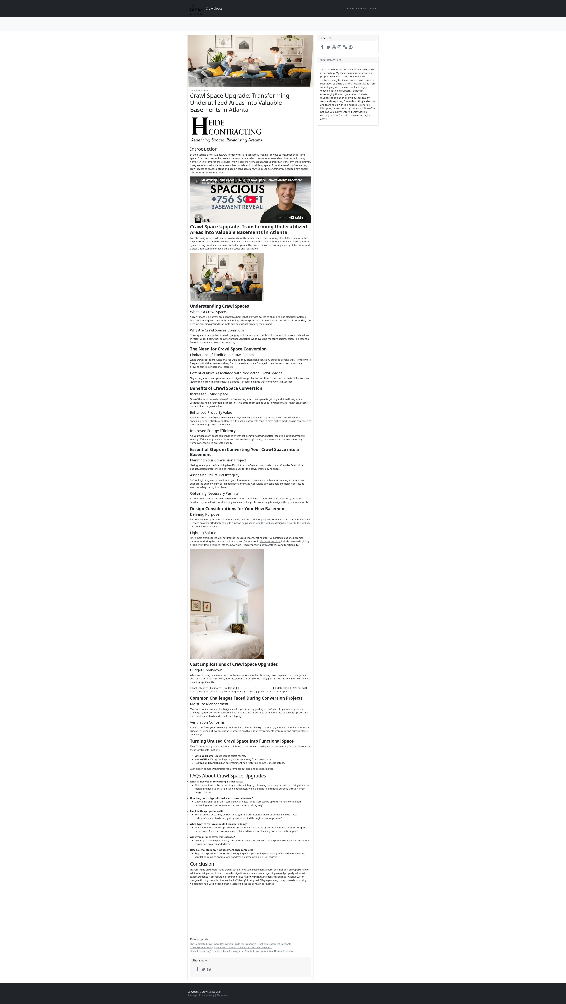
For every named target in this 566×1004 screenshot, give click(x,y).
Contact (373, 8)
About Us (361, 8)
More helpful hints (270, 541)
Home (350, 8)
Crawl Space (214, 8)
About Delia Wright (330, 60)
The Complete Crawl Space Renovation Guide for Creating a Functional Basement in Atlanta (240, 944)
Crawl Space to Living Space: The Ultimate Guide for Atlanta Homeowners (231, 947)
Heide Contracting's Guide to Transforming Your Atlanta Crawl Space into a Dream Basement (242, 951)
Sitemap (192, 995)
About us (222, 995)
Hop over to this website (297, 523)
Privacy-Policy (206, 995)
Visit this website (265, 523)
